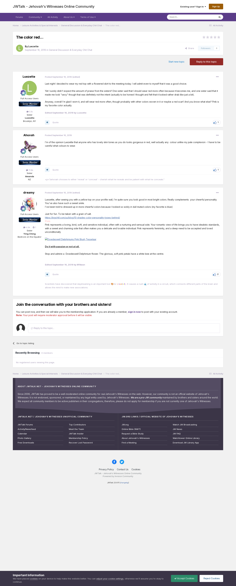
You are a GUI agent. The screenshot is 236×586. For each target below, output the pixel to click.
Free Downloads (26, 442)
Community (35, 17)
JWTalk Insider (76, 433)
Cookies (135, 469)
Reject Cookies (211, 578)
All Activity (53, 17)
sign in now (134, 311)
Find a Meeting (129, 442)
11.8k (30, 170)
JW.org (125, 424)
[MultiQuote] (47, 122)
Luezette (33, 46)
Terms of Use (87, 17)
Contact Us (122, 469)
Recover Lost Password (81, 442)
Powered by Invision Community (118, 476)
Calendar (22, 433)
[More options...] (217, 77)
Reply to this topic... (43, 328)
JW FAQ (177, 433)
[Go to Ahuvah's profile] (29, 146)
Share (190, 48)
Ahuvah (28, 135)
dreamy (29, 192)
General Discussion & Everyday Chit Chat (70, 50)
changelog (124, 483)
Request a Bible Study (133, 433)
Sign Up (216, 6)
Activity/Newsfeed (27, 429)
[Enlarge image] (70, 239)
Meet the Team (76, 429)
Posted (58, 77)
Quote (55, 122)
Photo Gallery (24, 438)
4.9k (27, 227)
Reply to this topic (206, 61)
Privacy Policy (106, 469)
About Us (68, 17)
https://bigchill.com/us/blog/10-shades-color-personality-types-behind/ (82, 217)
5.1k (31, 111)
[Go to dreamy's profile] (29, 204)
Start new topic (176, 61)
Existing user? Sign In (192, 6)
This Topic (207, 17)
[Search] (219, 17)
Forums (19, 17)
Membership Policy (78, 438)
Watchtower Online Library (186, 438)
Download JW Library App (186, 442)
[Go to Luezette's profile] (19, 48)
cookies (34, 578)
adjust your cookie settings (109, 578)
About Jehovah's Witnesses (136, 438)
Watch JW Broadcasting (185, 424)
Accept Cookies (185, 578)
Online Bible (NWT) (131, 429)
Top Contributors (77, 424)
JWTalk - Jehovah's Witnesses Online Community (54, 6)
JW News (177, 429)
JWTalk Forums (25, 424)
